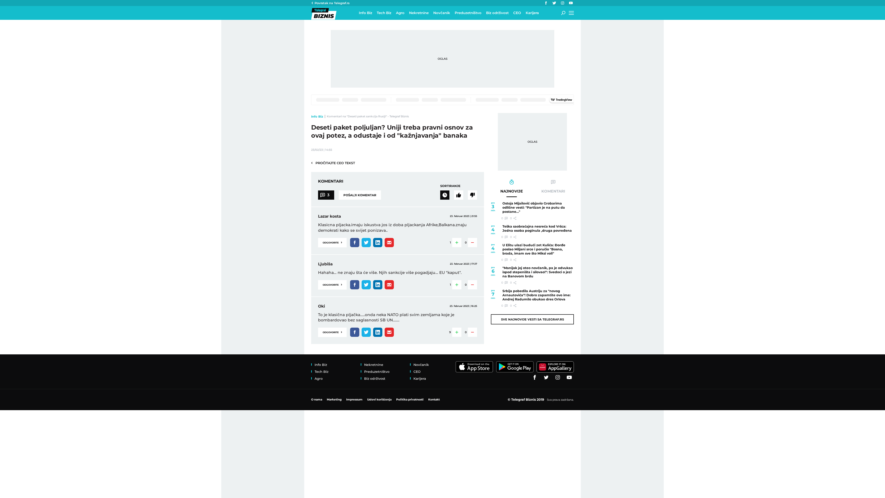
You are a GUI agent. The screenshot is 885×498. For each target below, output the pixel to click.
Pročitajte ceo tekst (333, 162)
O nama (316, 399)
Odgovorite (332, 242)
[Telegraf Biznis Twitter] (554, 3)
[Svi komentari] (444, 195)
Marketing (334, 399)
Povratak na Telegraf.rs (332, 3)
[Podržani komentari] (458, 195)
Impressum (354, 399)
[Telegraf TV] (571, 3)
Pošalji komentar (359, 195)
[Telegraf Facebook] (546, 3)
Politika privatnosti (410, 399)
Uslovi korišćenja (379, 399)
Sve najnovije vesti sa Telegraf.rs (532, 319)
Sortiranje (450, 186)
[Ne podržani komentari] (472, 195)
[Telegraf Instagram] (563, 3)
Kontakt (434, 399)
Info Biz (317, 116)
